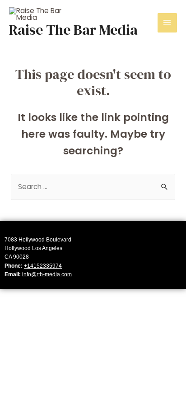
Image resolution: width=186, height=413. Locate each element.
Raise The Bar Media (73, 30)
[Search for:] (93, 186)
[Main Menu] (167, 22)
